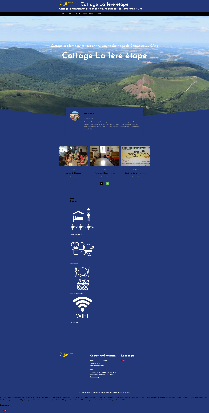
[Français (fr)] (122, 361)
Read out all (73, 177)
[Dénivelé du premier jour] (104, 156)
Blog (74, 169)
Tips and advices (88, 13)
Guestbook (100, 13)
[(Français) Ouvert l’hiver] (73, 156)
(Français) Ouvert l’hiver (73, 173)
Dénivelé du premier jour (104, 173)
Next (107, 183)
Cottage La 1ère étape (104, 4)
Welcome (89, 113)
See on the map (94, 377)
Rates (70, 13)
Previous (101, 183)
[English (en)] (124, 361)
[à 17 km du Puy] (135, 156)
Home (62, 13)
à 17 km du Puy (135, 173)
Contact (77, 13)
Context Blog (126, 392)
